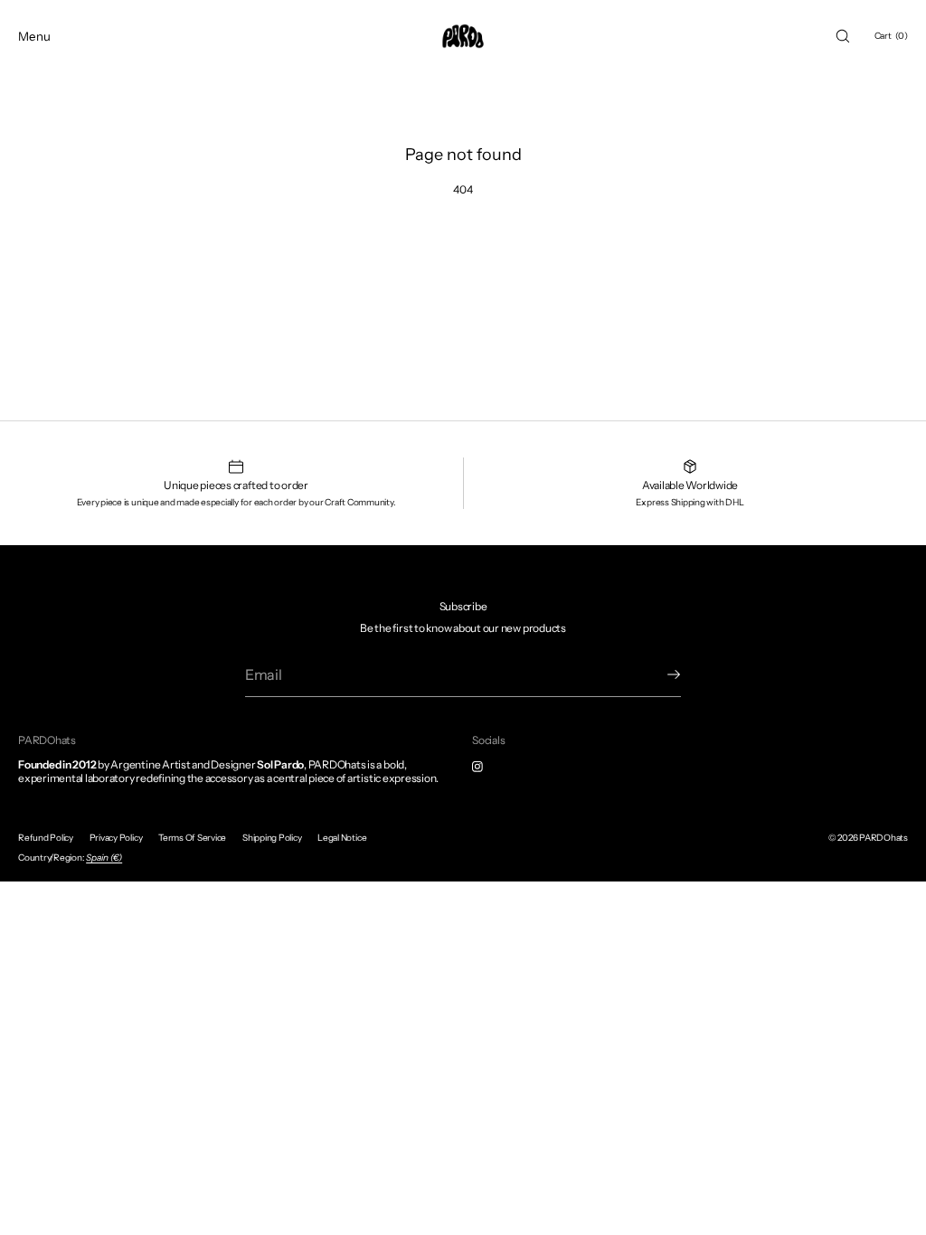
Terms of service (192, 838)
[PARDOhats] (463, 36)
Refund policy (45, 838)
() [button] (891, 36)
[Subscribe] (658, 674)
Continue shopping (463, 253)
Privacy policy (116, 838)
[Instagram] (492, 767)
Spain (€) (104, 857)
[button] (843, 35)
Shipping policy (271, 838)
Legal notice (341, 838)
